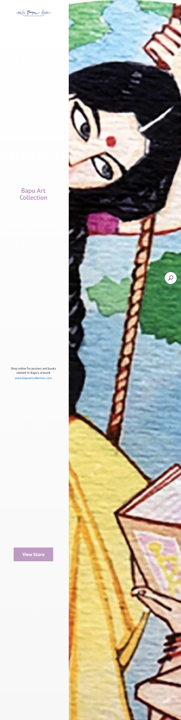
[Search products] (171, 278)
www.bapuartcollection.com (33, 378)
